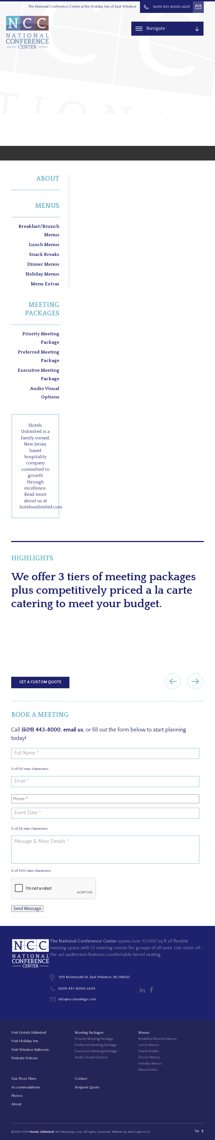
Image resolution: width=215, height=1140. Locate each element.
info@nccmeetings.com (77, 999)
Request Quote (87, 1087)
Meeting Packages (42, 309)
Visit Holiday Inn (24, 1041)
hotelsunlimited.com (41, 507)
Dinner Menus (43, 264)
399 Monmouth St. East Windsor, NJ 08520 (94, 977)
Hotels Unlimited (42, 1132)
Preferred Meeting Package (38, 356)
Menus (47, 206)
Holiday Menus (42, 274)
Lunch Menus (44, 244)
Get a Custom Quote (40, 682)
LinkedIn (142, 990)
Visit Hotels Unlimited (28, 1033)
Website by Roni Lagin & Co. (131, 1132)
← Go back (173, 681)
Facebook (151, 990)
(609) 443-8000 (41, 730)
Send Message (27, 908)
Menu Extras (45, 283)
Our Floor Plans (23, 1079)
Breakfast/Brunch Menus (38, 230)
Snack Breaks (44, 254)
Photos (16, 1096)
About (47, 178)
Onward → (195, 681)
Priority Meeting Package (40, 338)
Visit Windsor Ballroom (30, 1050)
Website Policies (24, 1058)
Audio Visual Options (44, 393)
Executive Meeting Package (38, 374)
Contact (81, 1079)
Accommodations (25, 1087)
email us (73, 730)
